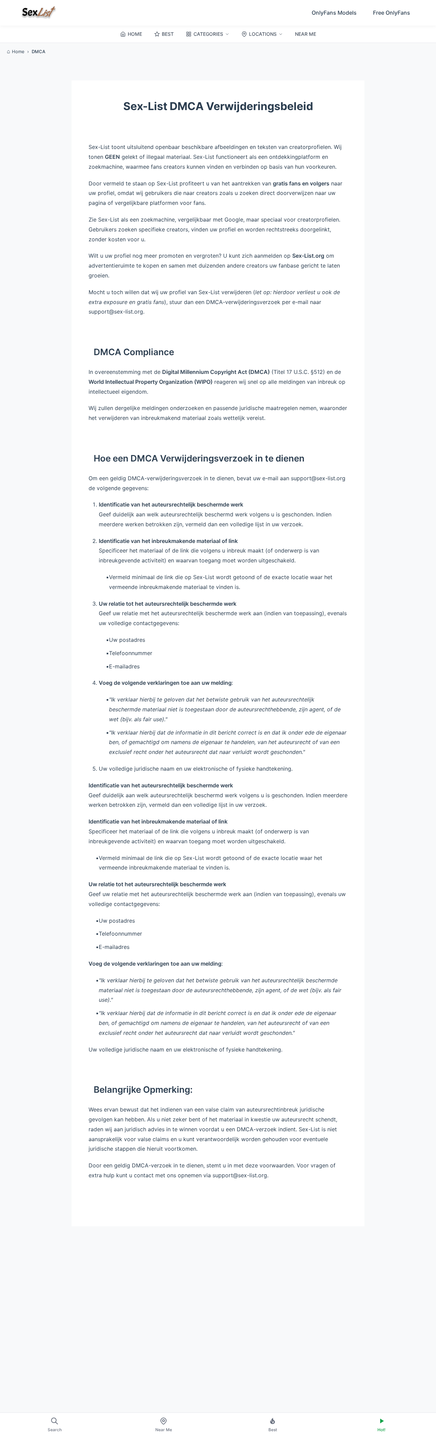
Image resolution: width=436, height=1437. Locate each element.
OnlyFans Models (334, 12)
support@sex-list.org (116, 311)
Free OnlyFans (391, 12)
